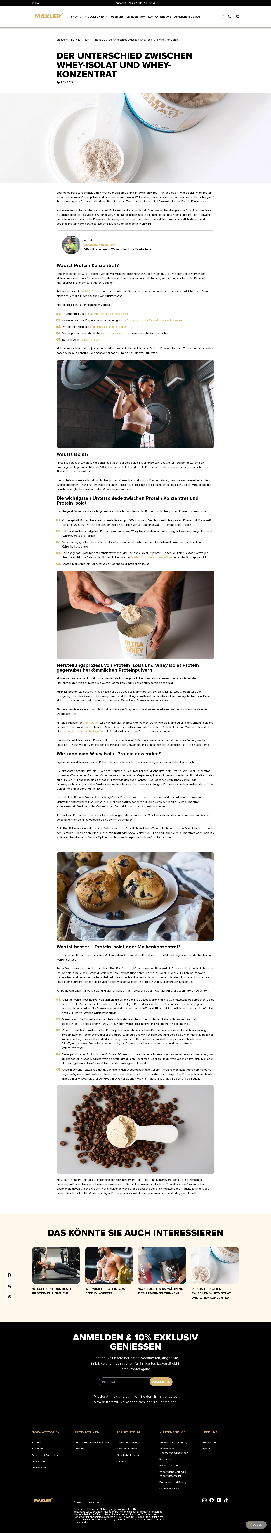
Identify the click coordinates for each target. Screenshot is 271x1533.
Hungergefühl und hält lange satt (107, 314)
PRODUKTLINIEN (94, 16)
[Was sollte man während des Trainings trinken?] (162, 1265)
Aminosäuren (40, 1467)
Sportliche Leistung (128, 1455)
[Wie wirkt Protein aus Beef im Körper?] (109, 1265)
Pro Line (79, 1448)
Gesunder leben (127, 1448)
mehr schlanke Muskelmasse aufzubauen (156, 320)
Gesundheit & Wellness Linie (92, 1442)
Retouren (165, 1459)
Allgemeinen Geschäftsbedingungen (173, 1450)
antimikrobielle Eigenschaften (108, 327)
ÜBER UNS (117, 16)
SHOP (75, 16)
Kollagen (37, 1448)
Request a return (169, 1465)
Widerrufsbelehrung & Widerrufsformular (172, 1473)
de (34, 3)
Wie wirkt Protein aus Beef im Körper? (105, 1291)
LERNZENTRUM (136, 16)
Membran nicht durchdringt (81, 731)
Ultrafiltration (91, 723)
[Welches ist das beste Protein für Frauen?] (56, 1265)
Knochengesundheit (113, 333)
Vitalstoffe (38, 1461)
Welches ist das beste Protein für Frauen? (52, 1291)
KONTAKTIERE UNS (159, 16)
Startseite (62, 39)
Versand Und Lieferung (173, 1442)
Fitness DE (99, 39)
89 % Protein (93, 291)
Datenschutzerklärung (172, 1482)
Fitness (121, 1461)
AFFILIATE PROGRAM (187, 16)
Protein (36, 1442)
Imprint (206, 1448)
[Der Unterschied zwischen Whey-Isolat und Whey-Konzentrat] (215, 1265)
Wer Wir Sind (209, 1442)
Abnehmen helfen (91, 340)
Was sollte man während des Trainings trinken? (160, 1291)
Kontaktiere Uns (169, 1488)
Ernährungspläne (127, 1442)
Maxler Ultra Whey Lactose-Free (151, 557)
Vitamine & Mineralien (45, 1455)
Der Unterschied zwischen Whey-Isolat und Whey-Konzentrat (211, 1293)
